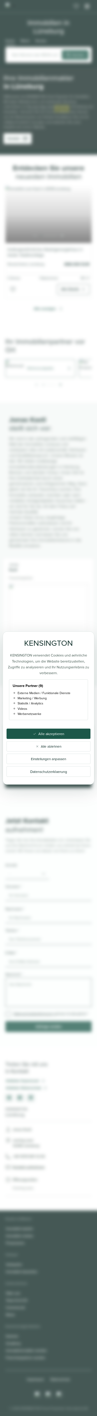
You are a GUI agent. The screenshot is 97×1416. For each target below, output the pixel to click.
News (10, 1314)
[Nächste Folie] (62, 235)
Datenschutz (60, 1379)
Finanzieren (15, 1242)
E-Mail (11, 952)
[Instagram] (37, 1394)
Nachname (14, 908)
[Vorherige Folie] (35, 235)
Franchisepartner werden (25, 1357)
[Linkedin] (59, 1394)
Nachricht (14, 974)
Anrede (11, 864)
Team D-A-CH (16, 1300)
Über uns (13, 1293)
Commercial (15, 1307)
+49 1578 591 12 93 (29, 1156)
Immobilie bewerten (21, 1271)
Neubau (40, 41)
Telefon (12, 930)
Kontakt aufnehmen (29, 1167)
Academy (13, 1343)
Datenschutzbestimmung (33, 1013)
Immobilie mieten (19, 1235)
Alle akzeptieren (51, 733)
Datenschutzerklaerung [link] (48, 771)
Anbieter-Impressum (22, 1080)
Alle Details (70, 289)
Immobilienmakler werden (26, 1350)
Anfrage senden (49, 1026)
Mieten (25, 41)
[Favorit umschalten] (12, 289)
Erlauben (61, 109)
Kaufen (10, 41)
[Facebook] (48, 1394)
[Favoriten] (76, 6)
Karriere (12, 1336)
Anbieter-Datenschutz (23, 1087)
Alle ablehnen (51, 746)
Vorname (13, 886)
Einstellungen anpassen (48, 759)
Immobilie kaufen (19, 1228)
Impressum (35, 1379)
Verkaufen (14, 1264)
